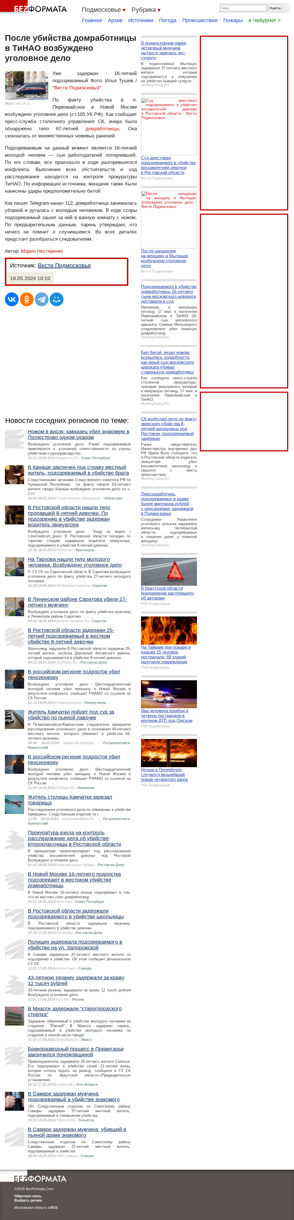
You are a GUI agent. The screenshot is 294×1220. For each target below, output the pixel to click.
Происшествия (200, 20)
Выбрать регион (28, 1200)
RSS (54, 1208)
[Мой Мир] (56, 299)
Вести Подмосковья (76, 88)
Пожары (233, 20)
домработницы (102, 128)
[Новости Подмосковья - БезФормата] (34, 7)
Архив (115, 20)
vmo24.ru (22, 103)
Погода (168, 20)
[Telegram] (42, 299)
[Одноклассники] (27, 299)
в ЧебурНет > (265, 20)
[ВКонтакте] (12, 299)
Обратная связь (27, 1196)
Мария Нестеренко (42, 251)
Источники (140, 20)
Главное (92, 20)
